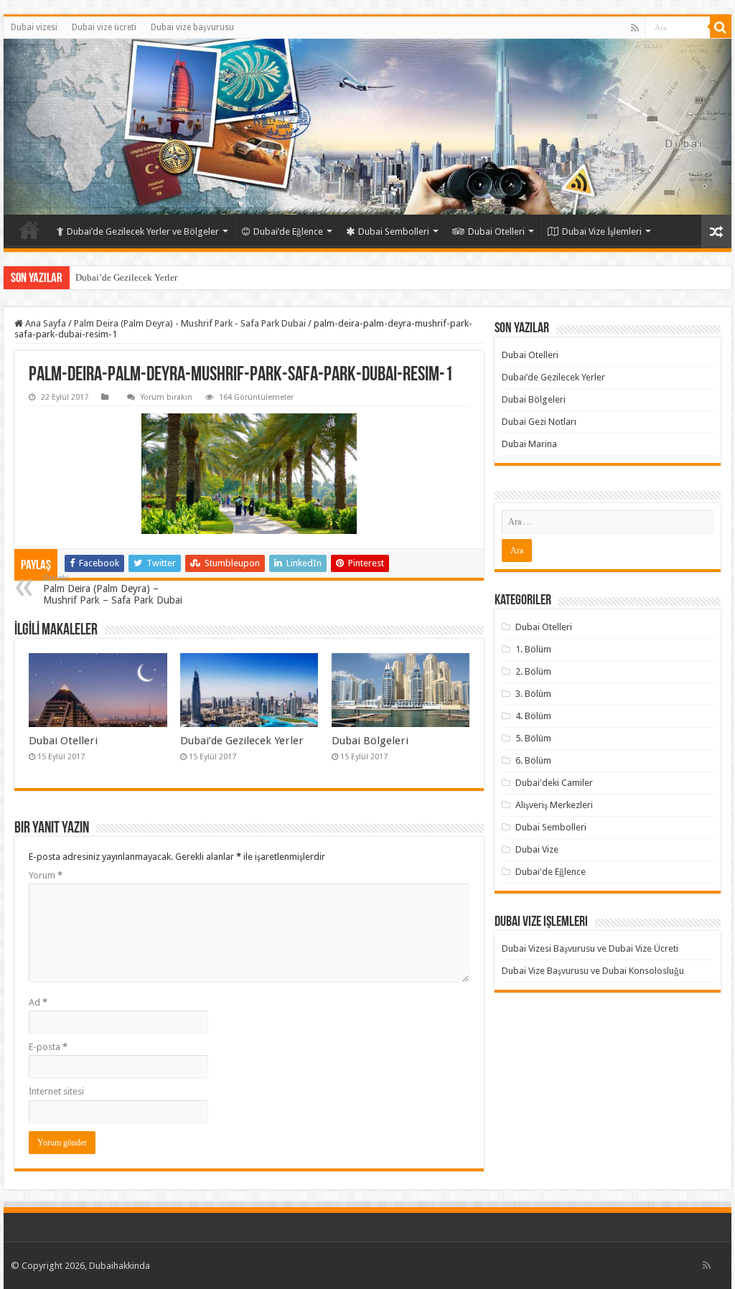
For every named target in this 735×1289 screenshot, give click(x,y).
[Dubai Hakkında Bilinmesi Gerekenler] (367, 127)
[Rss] (634, 28)
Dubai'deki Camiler (554, 782)
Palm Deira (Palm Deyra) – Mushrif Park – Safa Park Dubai (112, 589)
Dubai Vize (536, 849)
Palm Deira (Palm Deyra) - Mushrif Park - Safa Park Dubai (190, 323)
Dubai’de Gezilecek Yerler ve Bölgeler (143, 231)
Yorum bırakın (166, 397)
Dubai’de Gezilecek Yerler (126, 277)
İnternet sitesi (56, 1091)
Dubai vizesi (34, 27)
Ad (38, 1002)
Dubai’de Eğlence (288, 231)
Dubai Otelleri (496, 231)
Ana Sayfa (44, 323)
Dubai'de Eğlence (550, 871)
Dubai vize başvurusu (192, 27)
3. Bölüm (533, 693)
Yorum (45, 875)
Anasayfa (29, 230)
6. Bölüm (533, 760)
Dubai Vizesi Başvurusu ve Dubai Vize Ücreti (590, 948)
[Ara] (720, 27)
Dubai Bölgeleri (370, 740)
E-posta (48, 1046)
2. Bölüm (533, 671)
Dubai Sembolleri (393, 231)
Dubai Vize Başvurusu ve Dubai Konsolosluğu (593, 970)
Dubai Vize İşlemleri (602, 231)
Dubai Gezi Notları (539, 421)
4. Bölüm (533, 716)
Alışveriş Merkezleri (554, 805)
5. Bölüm (533, 738)
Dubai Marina (529, 444)
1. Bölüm (533, 649)
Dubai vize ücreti (104, 27)
